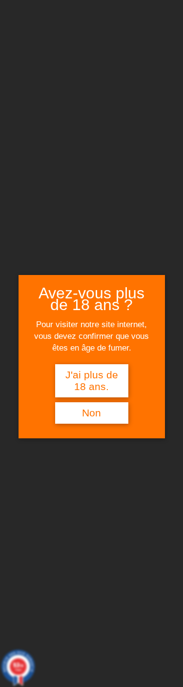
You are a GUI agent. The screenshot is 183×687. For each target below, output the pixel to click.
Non (91, 413)
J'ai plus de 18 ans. (91, 381)
